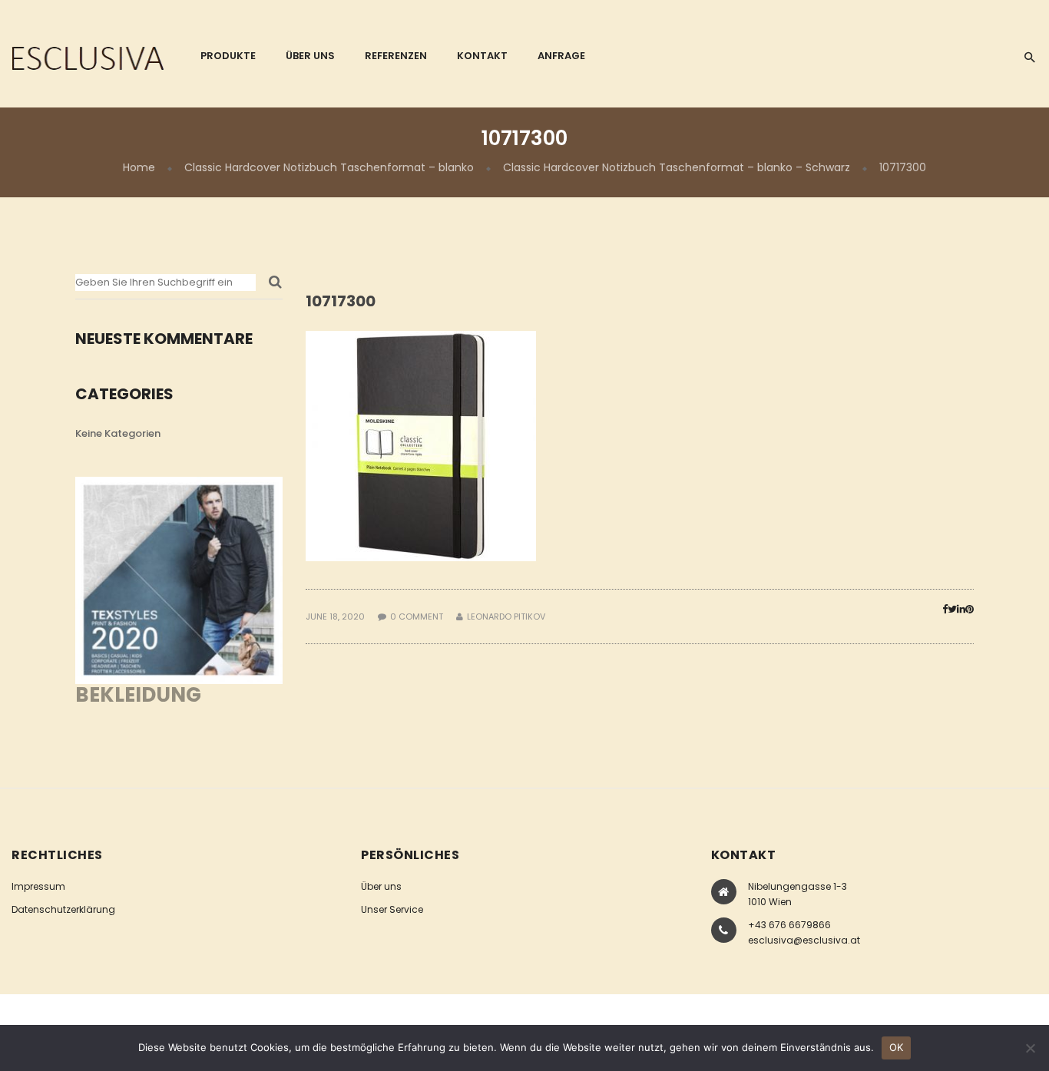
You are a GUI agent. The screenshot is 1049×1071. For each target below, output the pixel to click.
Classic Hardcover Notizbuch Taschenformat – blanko (329, 167)
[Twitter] (952, 609)
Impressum (38, 886)
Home (139, 167)
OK (896, 1047)
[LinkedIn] (961, 609)
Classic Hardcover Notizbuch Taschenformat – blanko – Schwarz (676, 167)
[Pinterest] (969, 609)
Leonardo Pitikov (506, 616)
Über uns (381, 886)
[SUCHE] (275, 286)
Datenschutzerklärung (63, 909)
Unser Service (392, 909)
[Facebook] (945, 609)
